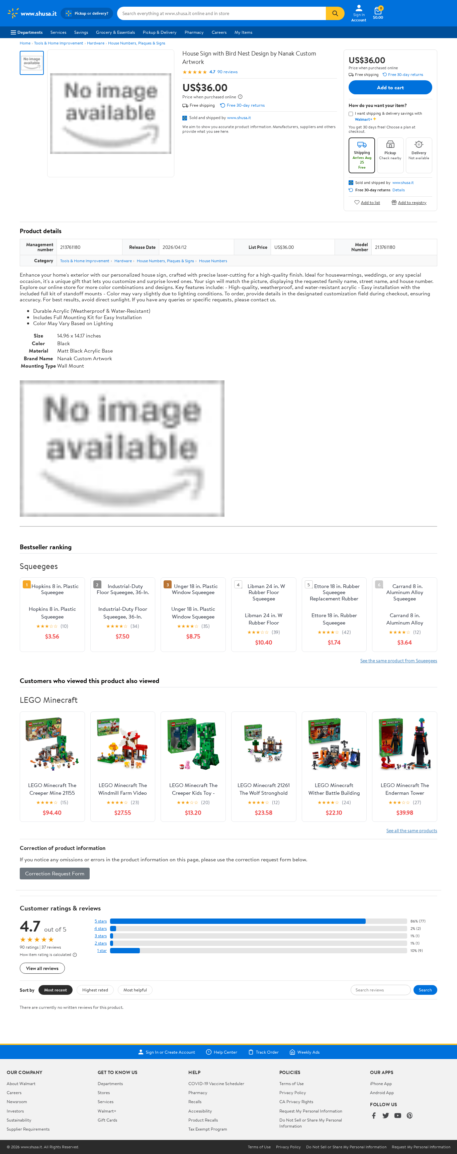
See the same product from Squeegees (398, 660)
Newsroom (17, 1101)
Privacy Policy (292, 1092)
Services (58, 32)
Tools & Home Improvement (58, 43)
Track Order (267, 1052)
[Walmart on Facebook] (373, 1116)
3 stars (101, 935)
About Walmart (21, 1083)
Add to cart (390, 87)
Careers (219, 32)
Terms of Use (291, 1083)
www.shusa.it (239, 117)
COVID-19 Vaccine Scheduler (216, 1083)
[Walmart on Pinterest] (410, 1116)
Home (25, 43)
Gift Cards (107, 1120)
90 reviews (227, 71)
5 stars (101, 921)
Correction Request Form (54, 873)
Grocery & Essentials (115, 32)
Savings (81, 32)
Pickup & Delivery (160, 32)
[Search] (335, 13)
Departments (29, 32)
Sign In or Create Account (170, 1052)
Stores (104, 1092)
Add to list (370, 202)
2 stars (101, 943)
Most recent (55, 990)
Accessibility (200, 1111)
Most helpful (135, 990)
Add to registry (412, 202)
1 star (102, 950)
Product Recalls (203, 1120)
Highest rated (95, 990)
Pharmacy (194, 32)
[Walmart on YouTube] (397, 1116)
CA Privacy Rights (296, 1101)
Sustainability (19, 1120)
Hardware (95, 43)
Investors (15, 1111)
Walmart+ (107, 1111)
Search (425, 990)
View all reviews (42, 968)
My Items (243, 32)
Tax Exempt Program (207, 1129)
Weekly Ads (308, 1052)
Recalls (194, 1101)
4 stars (100, 928)
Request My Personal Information (310, 1111)
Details (398, 190)
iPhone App (381, 1083)
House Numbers (213, 261)
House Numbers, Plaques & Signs (136, 43)
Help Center (225, 1052)
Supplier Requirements (28, 1129)
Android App (382, 1092)
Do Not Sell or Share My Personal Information (346, 1147)
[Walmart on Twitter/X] (385, 1116)
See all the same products (411, 830)
